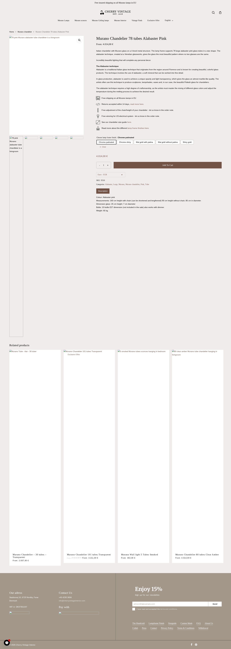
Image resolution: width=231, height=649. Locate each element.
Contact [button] (153, 628)
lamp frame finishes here (138, 128)
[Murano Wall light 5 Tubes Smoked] (143, 450)
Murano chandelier (25, 32)
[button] (79, 40)
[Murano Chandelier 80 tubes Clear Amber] (198, 450)
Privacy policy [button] (167, 628)
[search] (213, 12)
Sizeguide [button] (172, 623)
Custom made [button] (186, 623)
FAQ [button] (198, 623)
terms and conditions (168, 609)
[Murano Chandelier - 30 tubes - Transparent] (35, 450)
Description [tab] (103, 191)
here (129, 122)
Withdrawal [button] (203, 628)
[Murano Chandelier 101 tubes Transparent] (89, 450)
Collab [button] (135, 628)
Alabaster (108, 184)
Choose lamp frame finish (106, 138)
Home (11, 32)
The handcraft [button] (138, 623)
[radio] (106, 142)
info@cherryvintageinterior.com (72, 601)
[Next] (79, 236)
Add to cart (167, 165)
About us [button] (209, 623)
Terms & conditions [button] (185, 628)
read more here (136, 104)
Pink (142, 184)
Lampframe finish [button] (156, 623)
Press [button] (144, 628)
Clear (104, 147)
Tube (147, 184)
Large (115, 184)
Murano (121, 184)
